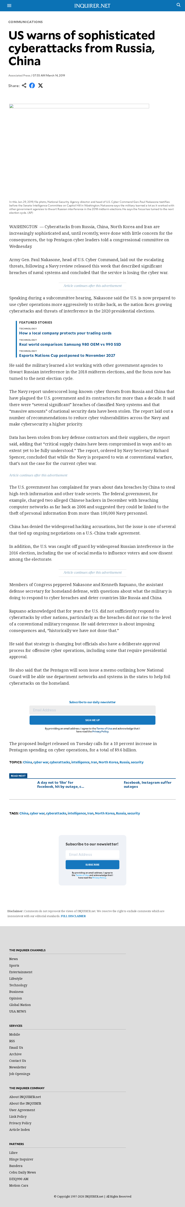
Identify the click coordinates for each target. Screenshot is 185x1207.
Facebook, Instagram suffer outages (148, 784)
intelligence (80, 762)
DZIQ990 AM (18, 1179)
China (27, 762)
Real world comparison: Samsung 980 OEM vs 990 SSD (70, 344)
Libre (13, 1152)
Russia (125, 762)
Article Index (19, 1129)
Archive (15, 1054)
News (13, 959)
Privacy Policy (100, 731)
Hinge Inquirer (21, 1159)
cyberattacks (60, 762)
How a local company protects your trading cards (65, 332)
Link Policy (18, 1116)
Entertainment (20, 972)
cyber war (40, 762)
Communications (25, 22)
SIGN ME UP (92, 720)
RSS (12, 1041)
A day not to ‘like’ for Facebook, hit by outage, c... (60, 784)
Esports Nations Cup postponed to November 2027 (67, 355)
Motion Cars (18, 1185)
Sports (14, 965)
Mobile (14, 1034)
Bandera (16, 1166)
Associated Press (19, 75)
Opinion (15, 998)
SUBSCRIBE (93, 864)
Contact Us (17, 1060)
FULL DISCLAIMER (73, 916)
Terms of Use (104, 728)
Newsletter (17, 1067)
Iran (94, 762)
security (137, 762)
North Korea (108, 762)
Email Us (16, 1047)
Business (16, 991)
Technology (18, 985)
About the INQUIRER (25, 1103)
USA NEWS (17, 1011)
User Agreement (22, 1110)
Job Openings (19, 1074)
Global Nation (20, 1005)
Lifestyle (16, 978)
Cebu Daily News (22, 1172)
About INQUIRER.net (25, 1097)
